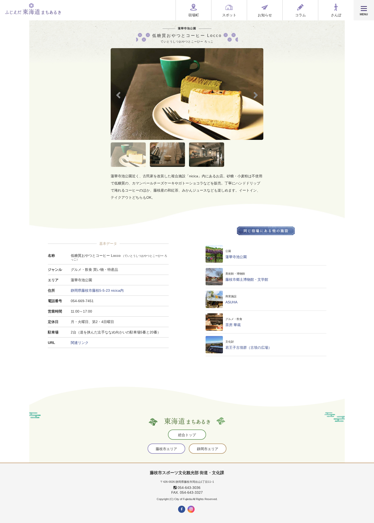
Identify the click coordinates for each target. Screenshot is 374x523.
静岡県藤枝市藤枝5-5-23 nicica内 (97, 290)
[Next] (255, 94)
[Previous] (118, 94)
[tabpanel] (187, 94)
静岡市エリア (207, 449)
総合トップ (187, 435)
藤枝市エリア (166, 449)
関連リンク (80, 343)
